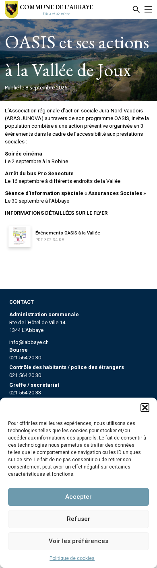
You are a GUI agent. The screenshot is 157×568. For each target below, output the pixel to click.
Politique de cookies (72, 558)
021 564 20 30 (25, 357)
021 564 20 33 (25, 393)
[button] (145, 408)
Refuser (78, 518)
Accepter (78, 496)
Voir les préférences (78, 541)
